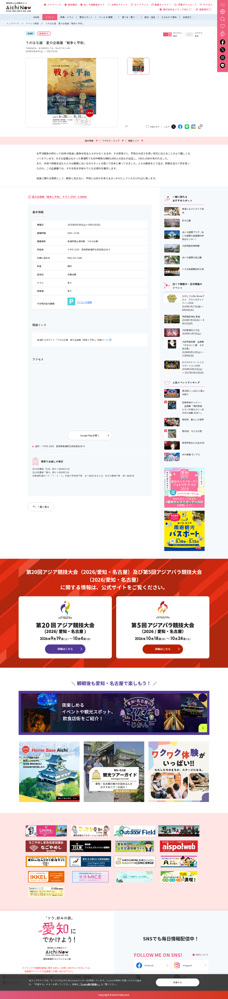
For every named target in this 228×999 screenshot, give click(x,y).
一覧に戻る (43, 506)
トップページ (12, 23)
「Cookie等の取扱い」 (90, 984)
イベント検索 (32, 23)
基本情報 (91, 140)
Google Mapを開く (89, 435)
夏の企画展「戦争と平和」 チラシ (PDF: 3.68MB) (59, 197)
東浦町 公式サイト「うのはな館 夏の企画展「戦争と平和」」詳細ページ (72, 339)
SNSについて (202, 954)
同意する (177, 982)
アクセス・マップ (113, 140)
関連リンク (135, 140)
